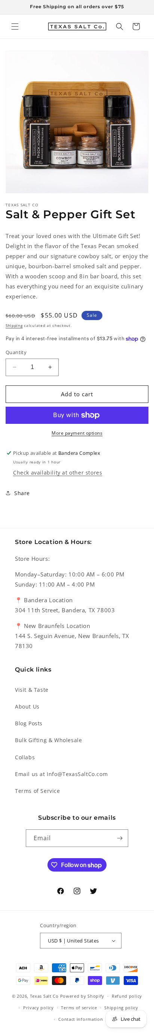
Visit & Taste (32, 689)
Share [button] (22, 493)
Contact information (80, 1019)
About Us (27, 706)
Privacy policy (38, 1007)
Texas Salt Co (44, 996)
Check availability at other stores (57, 472)
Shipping (14, 325)
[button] (15, 26)
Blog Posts (29, 723)
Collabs (25, 757)
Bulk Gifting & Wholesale (48, 740)
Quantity (16, 352)
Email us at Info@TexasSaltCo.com (61, 774)
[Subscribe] (119, 838)
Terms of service (79, 1007)
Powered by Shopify (82, 996)
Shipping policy (121, 1007)
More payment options (77, 433)
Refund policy (127, 996)
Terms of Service (37, 790)
